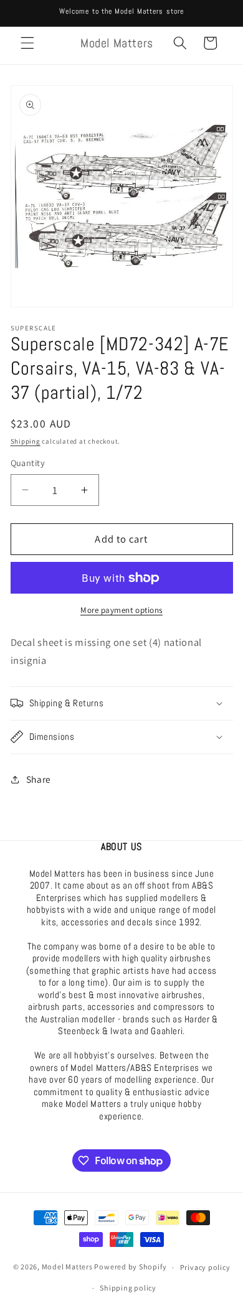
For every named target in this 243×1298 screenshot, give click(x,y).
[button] (27, 43)
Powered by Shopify (130, 1267)
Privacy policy (205, 1267)
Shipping (25, 441)
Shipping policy (128, 1287)
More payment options (121, 610)
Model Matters (67, 1267)
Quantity (28, 463)
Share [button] (38, 779)
